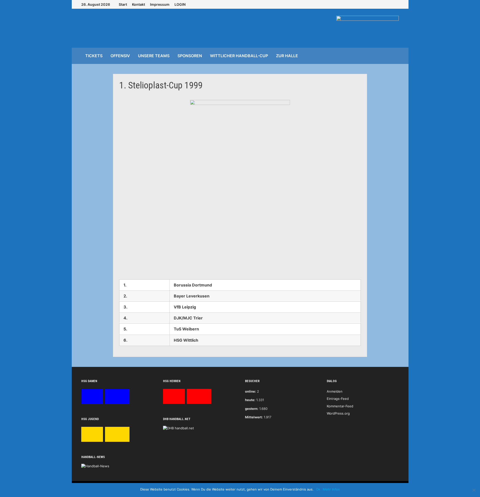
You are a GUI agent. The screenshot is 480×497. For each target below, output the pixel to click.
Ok (318, 489)
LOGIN (180, 4)
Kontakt (138, 4)
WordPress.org (338, 413)
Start (123, 4)
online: (250, 391)
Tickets (93, 55)
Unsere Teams (154, 55)
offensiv (120, 55)
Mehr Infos (331, 489)
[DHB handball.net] (178, 428)
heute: (250, 400)
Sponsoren (190, 55)
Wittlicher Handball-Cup (239, 55)
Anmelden (334, 391)
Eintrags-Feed (338, 399)
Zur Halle (287, 55)
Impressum (160, 4)
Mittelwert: (254, 417)
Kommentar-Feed (340, 406)
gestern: (251, 409)
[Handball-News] (95, 466)
